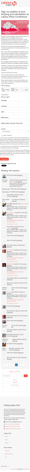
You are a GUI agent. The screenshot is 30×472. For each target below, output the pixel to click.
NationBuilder (26, 469)
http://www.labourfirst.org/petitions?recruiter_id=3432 (15, 300)
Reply (8, 224)
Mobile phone (4, 117)
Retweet (11, 224)
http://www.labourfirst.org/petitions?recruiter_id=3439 (15, 258)
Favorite (16, 224)
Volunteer (15, 382)
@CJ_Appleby (10, 250)
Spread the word (9, 454)
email (7, 466)
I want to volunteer (7, 135)
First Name (4, 100)
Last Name (4, 106)
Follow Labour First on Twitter (12, 426)
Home (6, 436)
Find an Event (15, 385)
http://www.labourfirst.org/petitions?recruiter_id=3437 (15, 272)
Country (3, 129)
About (6, 439)
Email (2, 112)
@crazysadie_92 (11, 212)
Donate (15, 380)
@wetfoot (9, 292)
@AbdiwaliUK (10, 264)
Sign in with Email (15, 371)
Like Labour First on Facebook (12, 424)
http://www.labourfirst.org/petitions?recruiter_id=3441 (15, 221)
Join (6, 457)
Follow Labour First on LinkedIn (12, 428)
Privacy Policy (3, 157)
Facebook (13, 181)
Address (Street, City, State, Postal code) (11, 123)
